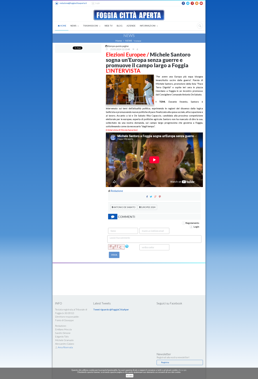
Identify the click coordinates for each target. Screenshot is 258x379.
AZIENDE (131, 25)
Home (118, 40)
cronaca (137, 41)
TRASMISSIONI (91, 25)
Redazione (117, 190)
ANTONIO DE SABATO (124, 207)
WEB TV (109, 25)
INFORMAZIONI (148, 25)
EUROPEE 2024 (147, 207)
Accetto (129, 376)
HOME (63, 25)
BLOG (119, 25)
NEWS (73, 25)
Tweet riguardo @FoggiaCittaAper (111, 309)
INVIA (114, 254)
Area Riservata (65, 347)
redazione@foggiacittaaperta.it (73, 3)
